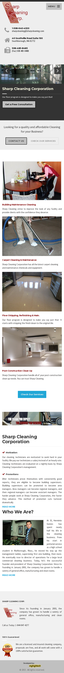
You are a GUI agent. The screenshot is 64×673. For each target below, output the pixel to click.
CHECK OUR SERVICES (43, 141)
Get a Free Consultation (19, 104)
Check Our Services (32, 394)
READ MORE (8, 506)
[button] (6, 70)
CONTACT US (16, 141)
